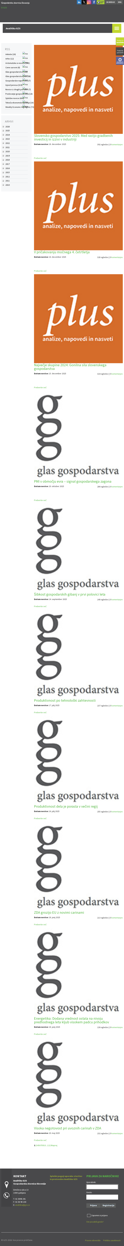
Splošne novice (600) (14, 98)
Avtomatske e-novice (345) (17, 63)
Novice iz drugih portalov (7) (18, 89)
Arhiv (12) (9, 58)
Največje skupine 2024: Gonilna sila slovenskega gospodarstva (70, 367)
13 (50, 1145)
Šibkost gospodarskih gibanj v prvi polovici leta (69, 594)
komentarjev (117, 144)
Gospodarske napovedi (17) (18, 80)
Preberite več (40, 158)
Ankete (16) (10, 54)
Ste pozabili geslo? (95, 1221)
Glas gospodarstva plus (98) (18, 76)
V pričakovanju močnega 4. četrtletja (62, 252)
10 (45, 1145)
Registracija (108, 1205)
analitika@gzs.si (22, 1205)
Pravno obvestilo (93, 1240)
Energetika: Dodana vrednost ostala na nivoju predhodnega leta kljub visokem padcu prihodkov (71, 1020)
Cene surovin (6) (12, 67)
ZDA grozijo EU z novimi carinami (59, 912)
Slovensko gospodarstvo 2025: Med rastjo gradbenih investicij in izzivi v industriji (73, 137)
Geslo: (89, 1192)
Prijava (93, 1205)
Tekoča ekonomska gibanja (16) (19, 102)
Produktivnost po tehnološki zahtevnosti (65, 700)
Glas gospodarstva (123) (16, 71)
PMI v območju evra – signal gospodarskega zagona (72, 481)
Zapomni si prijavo (99, 1215)
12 (48, 1145)
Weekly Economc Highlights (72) (19, 107)
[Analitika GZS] (15, 2)
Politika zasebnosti (112, 1240)
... (46, 1145)
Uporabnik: (91, 1182)
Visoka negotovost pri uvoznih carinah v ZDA (67, 1128)
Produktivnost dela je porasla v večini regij (66, 806)
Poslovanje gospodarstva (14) (19, 93)
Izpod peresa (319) (13, 85)
